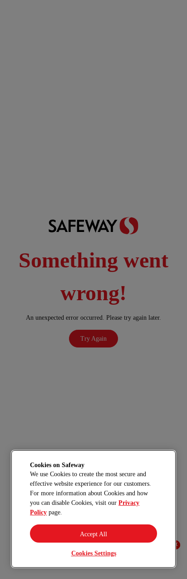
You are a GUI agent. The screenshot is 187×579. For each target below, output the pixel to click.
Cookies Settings (93, 553)
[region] (93, 509)
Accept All (93, 534)
